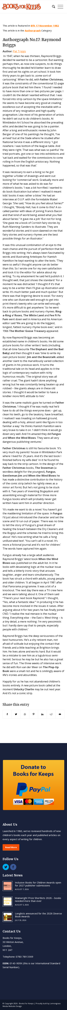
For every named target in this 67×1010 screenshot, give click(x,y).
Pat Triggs (19, 51)
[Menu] (59, 6)
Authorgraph (33, 30)
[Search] (52, 6)
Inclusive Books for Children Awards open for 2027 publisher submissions (38, 884)
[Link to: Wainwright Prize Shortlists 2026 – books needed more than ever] (8, 901)
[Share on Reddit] (51, 714)
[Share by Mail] (60, 714)
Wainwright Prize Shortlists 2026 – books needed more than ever (38, 899)
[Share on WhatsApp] (24, 714)
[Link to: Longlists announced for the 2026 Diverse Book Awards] (8, 917)
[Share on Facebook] (7, 714)
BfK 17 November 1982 (45, 25)
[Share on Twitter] (16, 714)
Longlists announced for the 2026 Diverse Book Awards (38, 915)
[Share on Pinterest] (33, 714)
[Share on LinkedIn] (42, 714)
